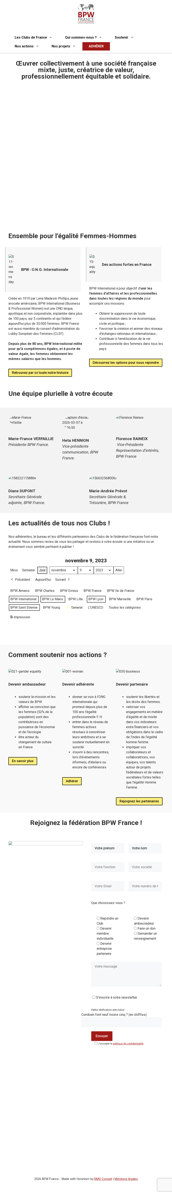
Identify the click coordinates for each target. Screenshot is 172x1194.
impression (20, 618)
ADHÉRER (96, 46)
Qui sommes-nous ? (81, 37)
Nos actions (24, 46)
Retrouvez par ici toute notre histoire (40, 373)
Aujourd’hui (43, 580)
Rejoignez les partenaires (139, 801)
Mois (14, 570)
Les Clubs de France (31, 37)
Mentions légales (126, 1179)
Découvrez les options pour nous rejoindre (126, 363)
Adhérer (72, 781)
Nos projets (61, 46)
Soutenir (121, 37)
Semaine (28, 570)
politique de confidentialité (128, 1043)
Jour (42, 570)
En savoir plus (23, 761)
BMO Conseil (103, 1179)
